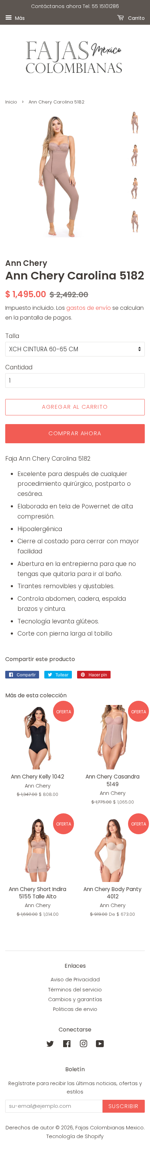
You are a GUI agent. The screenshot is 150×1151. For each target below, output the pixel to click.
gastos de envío (88, 308)
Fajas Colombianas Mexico (109, 1127)
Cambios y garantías (75, 999)
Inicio (11, 102)
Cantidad (18, 367)
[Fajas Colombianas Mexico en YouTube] (100, 1045)
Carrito (136, 17)
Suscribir (123, 1106)
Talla (12, 336)
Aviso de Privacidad (75, 979)
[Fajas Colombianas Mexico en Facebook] (67, 1045)
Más (19, 17)
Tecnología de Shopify (75, 1136)
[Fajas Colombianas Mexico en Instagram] (83, 1045)
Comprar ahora (75, 433)
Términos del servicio (75, 989)
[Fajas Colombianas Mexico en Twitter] (50, 1045)
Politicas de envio (75, 1009)
